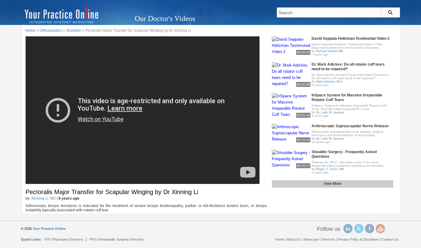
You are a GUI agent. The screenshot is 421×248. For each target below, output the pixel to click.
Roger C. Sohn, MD (330, 169)
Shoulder (73, 30)
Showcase (311, 239)
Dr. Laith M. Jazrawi (330, 112)
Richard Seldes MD (329, 51)
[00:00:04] (291, 45)
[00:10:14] (291, 132)
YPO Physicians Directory (63, 239)
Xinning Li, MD (43, 198)
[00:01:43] (291, 105)
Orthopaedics (50, 30)
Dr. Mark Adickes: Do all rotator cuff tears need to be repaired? (348, 66)
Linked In (348, 228)
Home (30, 30)
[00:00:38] (291, 74)
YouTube (380, 228)
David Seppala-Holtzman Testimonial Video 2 (351, 38)
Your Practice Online (49, 228)
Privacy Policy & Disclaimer (358, 239)
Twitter (358, 228)
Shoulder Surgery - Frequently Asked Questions (344, 154)
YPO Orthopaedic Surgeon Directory (116, 239)
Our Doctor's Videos (165, 18)
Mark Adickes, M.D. (329, 81)
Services (328, 239)
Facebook (369, 228)
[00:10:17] (291, 158)
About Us (293, 239)
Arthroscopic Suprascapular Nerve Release (350, 126)
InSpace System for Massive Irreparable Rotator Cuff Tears (347, 97)
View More (332, 183)
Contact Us (390, 239)
